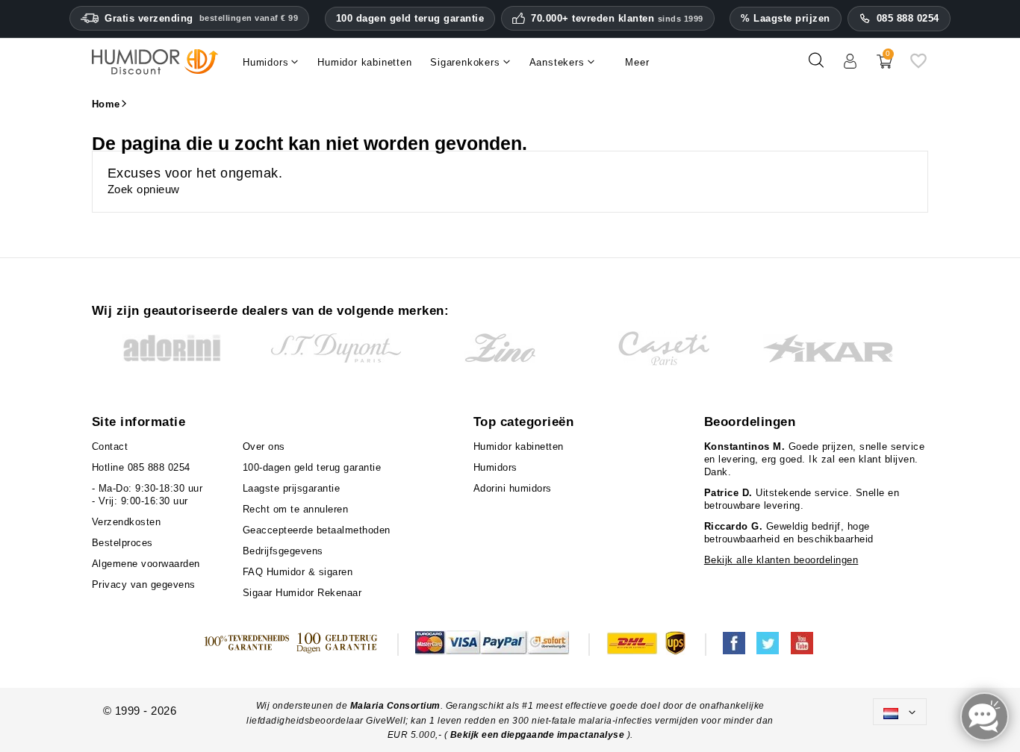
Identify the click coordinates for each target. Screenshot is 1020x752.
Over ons (264, 446)
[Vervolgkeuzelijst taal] (899, 711)
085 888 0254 (908, 18)
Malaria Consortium (395, 706)
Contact (110, 446)
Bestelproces (122, 542)
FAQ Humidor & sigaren (298, 571)
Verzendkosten (126, 521)
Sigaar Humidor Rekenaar (302, 592)
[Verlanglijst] (918, 66)
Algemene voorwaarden (146, 563)
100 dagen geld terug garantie (410, 18)
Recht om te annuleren (296, 509)
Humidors (495, 467)
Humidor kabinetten (518, 446)
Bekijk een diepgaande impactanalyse (538, 735)
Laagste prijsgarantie (291, 488)
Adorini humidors (512, 488)
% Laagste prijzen (785, 18)
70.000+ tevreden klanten (617, 18)
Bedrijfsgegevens (283, 551)
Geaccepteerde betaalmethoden (317, 530)
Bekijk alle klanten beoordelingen (781, 559)
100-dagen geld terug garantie (312, 467)
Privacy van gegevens (144, 584)
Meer (637, 62)
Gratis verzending (201, 18)
